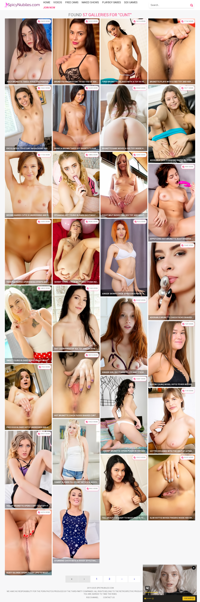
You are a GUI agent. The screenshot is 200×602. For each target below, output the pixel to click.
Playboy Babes (111, 2)
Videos (57, 2)
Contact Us (109, 597)
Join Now (49, 7)
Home (46, 2)
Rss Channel (92, 597)
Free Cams (71, 2)
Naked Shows (90, 2)
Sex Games (131, 2)
